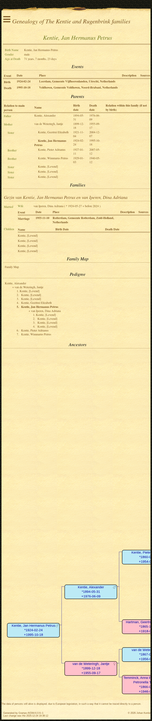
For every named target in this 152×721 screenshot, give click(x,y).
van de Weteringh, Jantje (48, 124)
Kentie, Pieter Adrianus (51, 149)
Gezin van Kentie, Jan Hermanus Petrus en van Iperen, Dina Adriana (66, 197)
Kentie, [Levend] (48, 166)
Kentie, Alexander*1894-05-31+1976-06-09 (91, 591)
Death (7, 88)
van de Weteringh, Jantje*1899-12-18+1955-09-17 (90, 668)
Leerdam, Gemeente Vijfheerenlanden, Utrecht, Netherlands (77, 81)
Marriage (24, 218)
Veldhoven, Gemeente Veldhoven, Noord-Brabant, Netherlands (78, 87)
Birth (7, 82)
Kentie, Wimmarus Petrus (53, 158)
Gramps (23, 713)
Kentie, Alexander (45, 115)
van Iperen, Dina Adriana (48, 206)
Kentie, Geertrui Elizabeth (53, 132)
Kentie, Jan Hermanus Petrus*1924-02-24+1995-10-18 (33, 630)
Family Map (12, 267)
